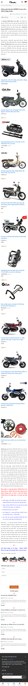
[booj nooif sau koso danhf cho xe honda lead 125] (14, 425)
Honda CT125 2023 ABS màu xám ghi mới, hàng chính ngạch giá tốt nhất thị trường (12, 204)
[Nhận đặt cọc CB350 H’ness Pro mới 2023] (14, 622)
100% (22, 17)
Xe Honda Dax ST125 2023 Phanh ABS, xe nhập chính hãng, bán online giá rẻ (14, 372)
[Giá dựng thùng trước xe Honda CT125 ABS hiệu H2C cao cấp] (14, 130)
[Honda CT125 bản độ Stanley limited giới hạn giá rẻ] (14, 224)
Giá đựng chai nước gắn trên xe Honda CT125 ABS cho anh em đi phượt (12, 271)
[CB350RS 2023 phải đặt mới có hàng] (14, 637)
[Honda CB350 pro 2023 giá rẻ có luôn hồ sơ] (14, 608)
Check (23, 677)
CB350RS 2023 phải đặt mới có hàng (11, 639)
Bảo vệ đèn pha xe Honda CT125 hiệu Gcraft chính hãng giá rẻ (12, 305)
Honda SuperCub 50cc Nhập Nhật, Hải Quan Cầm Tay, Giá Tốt (12, 171)
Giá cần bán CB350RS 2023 (8, 595)
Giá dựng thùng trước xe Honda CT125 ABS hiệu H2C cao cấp (12, 142)
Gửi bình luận (14, 587)
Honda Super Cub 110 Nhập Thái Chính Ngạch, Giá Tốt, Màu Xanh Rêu (13, 110)
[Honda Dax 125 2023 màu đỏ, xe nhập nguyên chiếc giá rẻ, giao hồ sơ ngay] (14, 325)
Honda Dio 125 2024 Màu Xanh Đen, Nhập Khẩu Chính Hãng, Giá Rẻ (14, 80)
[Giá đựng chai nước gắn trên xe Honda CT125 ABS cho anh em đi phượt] (14, 258)
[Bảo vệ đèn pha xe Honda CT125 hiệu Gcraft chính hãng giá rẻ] (14, 292)
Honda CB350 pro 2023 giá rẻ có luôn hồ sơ (13, 610)
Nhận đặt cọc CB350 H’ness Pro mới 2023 (12, 624)
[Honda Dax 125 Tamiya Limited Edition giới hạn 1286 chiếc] (14, 391)
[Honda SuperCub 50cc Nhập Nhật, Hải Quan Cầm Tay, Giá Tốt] (14, 160)
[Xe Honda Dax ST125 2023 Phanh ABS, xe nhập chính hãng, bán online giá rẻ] (14, 359)
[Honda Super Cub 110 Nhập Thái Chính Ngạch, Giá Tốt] (14, 98)
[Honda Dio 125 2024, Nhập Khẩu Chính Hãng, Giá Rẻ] (14, 68)
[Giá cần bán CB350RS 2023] (14, 593)
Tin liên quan (14, 591)
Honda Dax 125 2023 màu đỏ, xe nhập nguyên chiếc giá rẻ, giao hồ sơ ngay (12, 338)
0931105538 (10, 659)
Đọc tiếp (3, 605)
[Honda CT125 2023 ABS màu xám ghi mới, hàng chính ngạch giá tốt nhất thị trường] (14, 190)
